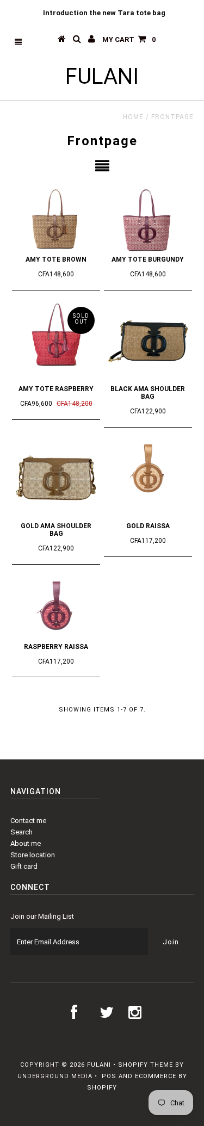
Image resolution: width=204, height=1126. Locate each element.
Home (133, 117)
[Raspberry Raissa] (56, 607)
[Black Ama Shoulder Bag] (148, 341)
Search (21, 832)
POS (109, 1076)
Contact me (28, 820)
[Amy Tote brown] (56, 218)
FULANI (102, 76)
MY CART (129, 39)
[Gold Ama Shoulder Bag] (56, 478)
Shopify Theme (145, 1064)
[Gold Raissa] (148, 470)
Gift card (24, 866)
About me (25, 843)
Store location (32, 855)
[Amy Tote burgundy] (148, 218)
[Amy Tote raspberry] (56, 336)
